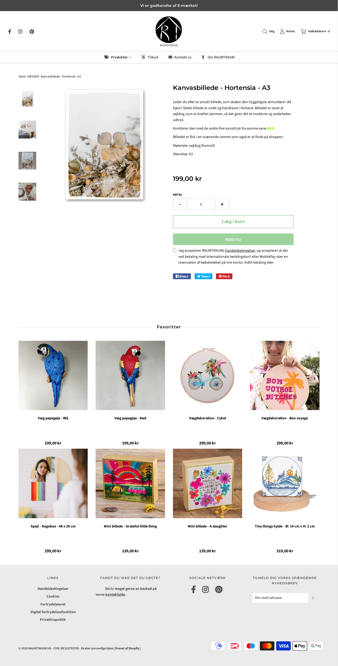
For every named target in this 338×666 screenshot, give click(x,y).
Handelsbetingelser (53, 588)
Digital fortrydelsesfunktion (53, 612)
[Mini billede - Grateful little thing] (130, 483)
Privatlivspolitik (53, 619)
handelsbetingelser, (241, 250)
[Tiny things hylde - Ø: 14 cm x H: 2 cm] (285, 483)
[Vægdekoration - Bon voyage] (285, 375)
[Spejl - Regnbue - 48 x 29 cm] (53, 483)
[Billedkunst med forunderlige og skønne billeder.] (27, 192)
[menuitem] (117, 57)
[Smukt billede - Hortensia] (27, 99)
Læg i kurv (233, 221)
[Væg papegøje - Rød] (130, 375)
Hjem (22, 76)
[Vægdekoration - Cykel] (207, 375)
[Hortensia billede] (27, 130)
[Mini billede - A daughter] (207, 483)
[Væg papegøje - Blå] (53, 375)
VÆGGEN (33, 76)
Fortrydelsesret (52, 604)
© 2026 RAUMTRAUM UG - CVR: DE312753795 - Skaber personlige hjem (66, 648)
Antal (177, 194)
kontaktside (115, 594)
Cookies (52, 596)
